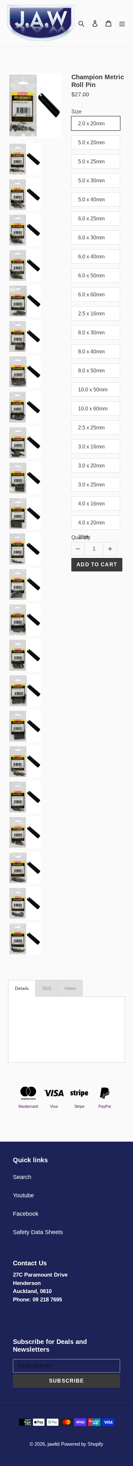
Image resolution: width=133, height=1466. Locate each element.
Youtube (23, 1195)
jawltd (53, 1444)
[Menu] (122, 23)
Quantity (80, 537)
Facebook (25, 1214)
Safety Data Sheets (38, 1232)
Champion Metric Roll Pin (97, 80)
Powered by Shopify (82, 1444)
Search (22, 1177)
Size (76, 111)
